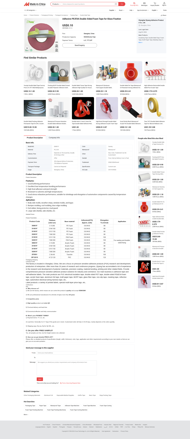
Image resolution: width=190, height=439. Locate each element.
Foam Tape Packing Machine (34, 410)
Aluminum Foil (48, 395)
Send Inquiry (80, 45)
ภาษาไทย (127, 427)
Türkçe (133, 427)
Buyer (121, 10)
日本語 (116, 427)
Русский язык (77, 427)
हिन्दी (122, 427)
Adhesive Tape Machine (72, 406)
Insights (145, 424)
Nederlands (99, 427)
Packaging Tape (30, 406)
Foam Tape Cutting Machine (78, 410)
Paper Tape (42, 406)
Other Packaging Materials (32, 395)
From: (33, 353)
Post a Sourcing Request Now (70, 383)
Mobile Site (138, 424)
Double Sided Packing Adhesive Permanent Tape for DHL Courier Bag (158, 233)
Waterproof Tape (55, 406)
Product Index (129, 424)
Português (62, 427)
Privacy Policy (124, 431)
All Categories (30, 10)
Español (55, 427)
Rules (165, 10)
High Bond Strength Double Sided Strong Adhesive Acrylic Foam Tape (158, 277)
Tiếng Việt (140, 427)
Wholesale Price (98, 424)
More (140, 42)
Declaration (115, 431)
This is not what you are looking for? (48, 383)
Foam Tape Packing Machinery (56, 410)
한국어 (111, 427)
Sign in (164, 5)
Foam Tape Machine (89, 406)
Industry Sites (107, 424)
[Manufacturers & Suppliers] (34, 4)
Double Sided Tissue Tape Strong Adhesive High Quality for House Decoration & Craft (158, 173)
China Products (56, 424)
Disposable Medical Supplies (65, 395)
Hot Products (46, 424)
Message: (32, 362)
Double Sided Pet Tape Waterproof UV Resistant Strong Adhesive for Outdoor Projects (158, 203)
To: (35, 357)
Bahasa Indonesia (150, 427)
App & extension (142, 10)
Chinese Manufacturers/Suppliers (71, 424)
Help (131, 10)
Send (39, 379)
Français (69, 427)
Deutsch (91, 427)
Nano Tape (92, 395)
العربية (105, 427)
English (49, 427)
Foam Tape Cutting (106, 406)
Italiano (85, 427)
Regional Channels (118, 424)
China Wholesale (86, 424)
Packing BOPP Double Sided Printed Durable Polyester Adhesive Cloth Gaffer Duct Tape (158, 158)
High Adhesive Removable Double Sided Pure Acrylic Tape (158, 218)
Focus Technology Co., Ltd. (82, 431)
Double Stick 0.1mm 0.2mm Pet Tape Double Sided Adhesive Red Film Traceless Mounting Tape (158, 262)
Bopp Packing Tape (105, 395)
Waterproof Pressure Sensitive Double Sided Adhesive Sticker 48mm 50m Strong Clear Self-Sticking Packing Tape (158, 248)
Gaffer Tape (81, 395)
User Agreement (106, 431)
